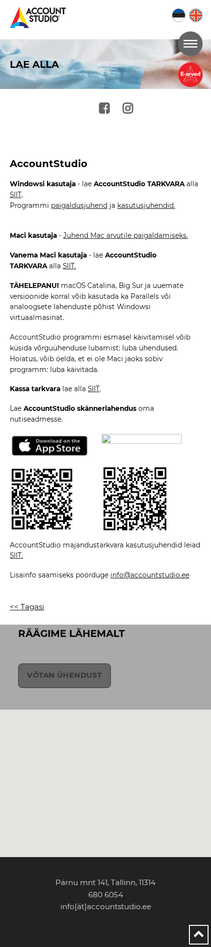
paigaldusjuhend (79, 205)
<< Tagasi (27, 606)
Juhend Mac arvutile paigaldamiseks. (125, 235)
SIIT (16, 195)
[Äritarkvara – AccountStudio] (39, 17)
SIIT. (69, 266)
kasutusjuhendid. (146, 205)
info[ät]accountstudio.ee (105, 906)
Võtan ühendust (64, 675)
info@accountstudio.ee (149, 575)
